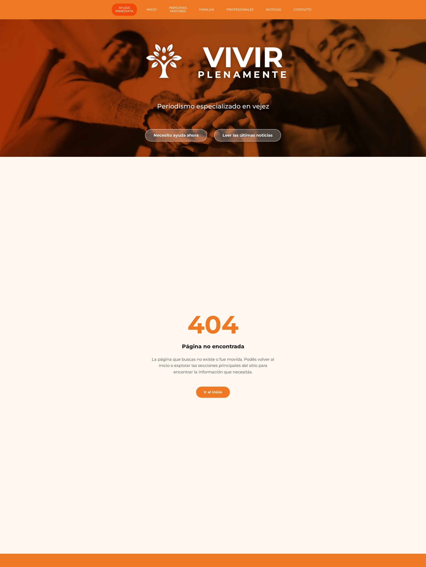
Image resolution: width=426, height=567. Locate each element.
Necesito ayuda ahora (176, 135)
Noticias (273, 10)
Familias (206, 10)
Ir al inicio (213, 392)
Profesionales (240, 10)
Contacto (303, 10)
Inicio (152, 10)
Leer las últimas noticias (248, 135)
